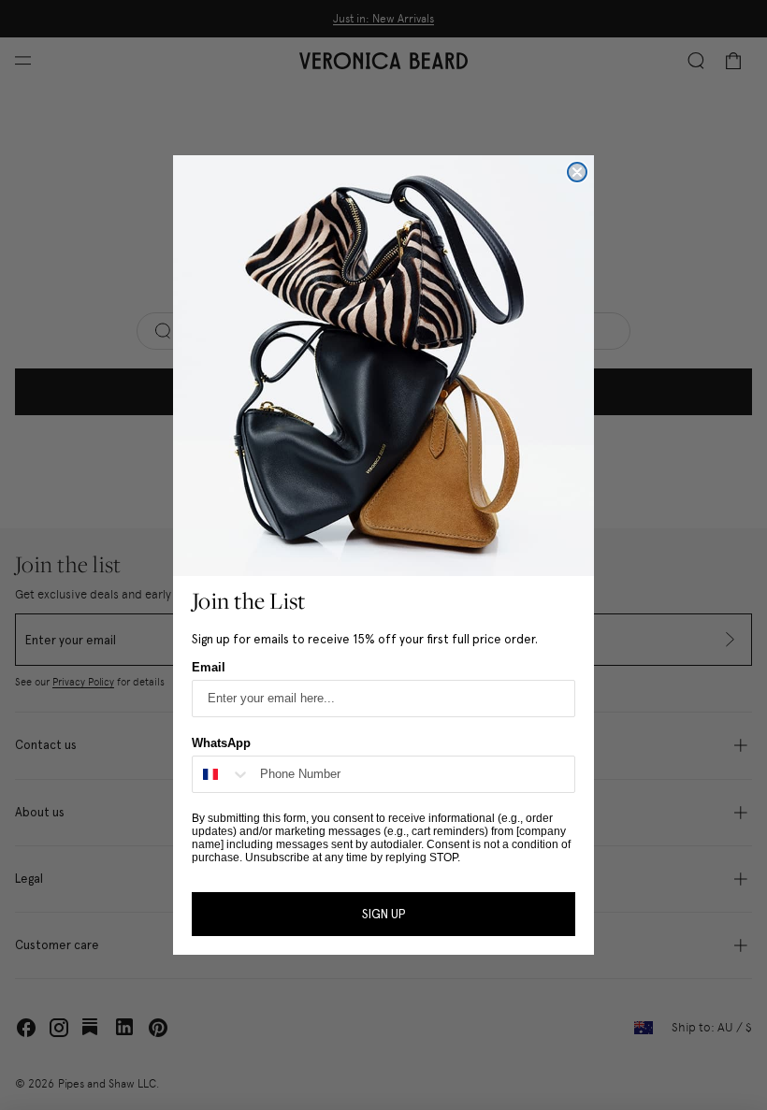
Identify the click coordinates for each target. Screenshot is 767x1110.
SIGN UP (383, 914)
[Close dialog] (577, 172)
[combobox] (222, 774)
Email (208, 667)
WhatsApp (221, 743)
